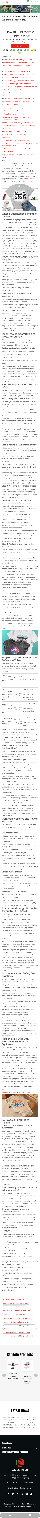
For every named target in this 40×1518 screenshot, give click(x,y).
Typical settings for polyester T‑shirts (17, 71)
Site (28, 42)
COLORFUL (27, 176)
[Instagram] (27, 1494)
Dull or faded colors (11, 105)
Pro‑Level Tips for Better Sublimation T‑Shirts (19, 98)
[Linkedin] (13, 1494)
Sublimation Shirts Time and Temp (16, 1303)
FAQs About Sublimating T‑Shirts (15, 131)
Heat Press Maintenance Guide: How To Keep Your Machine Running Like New (11, 1422)
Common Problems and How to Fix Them (18, 102)
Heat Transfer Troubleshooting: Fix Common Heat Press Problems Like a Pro (29, 1417)
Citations (6, 160)
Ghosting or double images (14, 108)
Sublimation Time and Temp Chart (16, 1322)
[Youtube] (22, 1494)
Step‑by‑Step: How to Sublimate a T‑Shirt (18, 74)
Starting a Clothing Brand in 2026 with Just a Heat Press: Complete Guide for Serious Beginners (11, 1417)
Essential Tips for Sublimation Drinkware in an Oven (29, 1422)
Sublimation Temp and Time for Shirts (17, 1318)
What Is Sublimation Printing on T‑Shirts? (18, 60)
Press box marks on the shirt (14, 114)
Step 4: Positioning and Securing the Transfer (20, 87)
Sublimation (6, 163)
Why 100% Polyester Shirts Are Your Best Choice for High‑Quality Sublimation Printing (11, 1425)
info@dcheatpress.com (23, 1488)
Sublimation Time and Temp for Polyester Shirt (18, 1327)
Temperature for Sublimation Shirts (16, 1332)
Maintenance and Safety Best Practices (18, 123)
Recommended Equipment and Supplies (18, 63)
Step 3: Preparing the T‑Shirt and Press (18, 84)
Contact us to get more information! (16, 1092)
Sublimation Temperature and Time (16, 1311)
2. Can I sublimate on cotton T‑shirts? (18, 140)
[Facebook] (8, 1494)
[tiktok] (31, 1494)
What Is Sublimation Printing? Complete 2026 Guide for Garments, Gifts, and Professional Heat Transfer (11, 1427)
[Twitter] (17, 1494)
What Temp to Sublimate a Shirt (15, 1314)
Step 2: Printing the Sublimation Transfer (19, 81)
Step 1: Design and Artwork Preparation (18, 77)
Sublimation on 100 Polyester (14, 1307)
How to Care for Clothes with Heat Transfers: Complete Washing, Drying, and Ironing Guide (29, 1420)
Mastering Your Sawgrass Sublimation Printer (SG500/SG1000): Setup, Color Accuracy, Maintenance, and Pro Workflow (11, 1420)
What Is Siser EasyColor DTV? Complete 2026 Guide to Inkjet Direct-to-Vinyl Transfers (29, 1427)
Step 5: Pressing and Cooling (14, 90)
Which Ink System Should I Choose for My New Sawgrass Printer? (29, 1425)
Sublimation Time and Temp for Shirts (17, 1336)
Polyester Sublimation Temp (13, 1299)
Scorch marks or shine (12, 111)
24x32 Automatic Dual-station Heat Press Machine (13, 1378)
